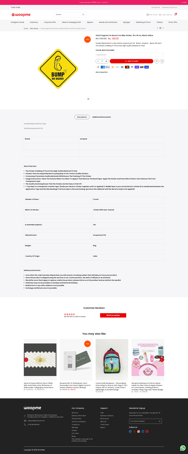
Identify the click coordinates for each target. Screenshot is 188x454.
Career (74, 430)
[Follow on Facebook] (130, 431)
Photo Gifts (173, 22)
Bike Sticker (34, 28)
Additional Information (101, 117)
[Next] (162, 360)
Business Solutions (169, 7)
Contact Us (76, 425)
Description (82, 117)
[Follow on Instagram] (139, 431)
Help (102, 413)
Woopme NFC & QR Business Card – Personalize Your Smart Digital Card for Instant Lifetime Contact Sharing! (75, 385)
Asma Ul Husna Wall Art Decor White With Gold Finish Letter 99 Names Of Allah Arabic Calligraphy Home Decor (39, 385)
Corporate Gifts (50, 22)
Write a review (113, 315)
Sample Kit (155, 7)
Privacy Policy (76, 419)
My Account (104, 419)
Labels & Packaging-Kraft (71, 22)
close (5, 2)
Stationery (34, 22)
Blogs (74, 436)
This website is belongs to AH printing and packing (82, 440)
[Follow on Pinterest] (147, 431)
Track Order (15, 7)
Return (102, 428)
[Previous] (26, 360)
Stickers (160, 22)
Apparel (90, 22)
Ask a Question (102, 72)
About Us (75, 413)
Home (26, 28)
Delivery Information (79, 416)
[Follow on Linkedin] (143, 431)
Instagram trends (17, 22)
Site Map (75, 428)
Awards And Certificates (108, 22)
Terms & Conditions (79, 422)
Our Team (75, 433)
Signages (126, 22)
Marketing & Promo (143, 22)
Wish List (103, 422)
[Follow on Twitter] (134, 431)
